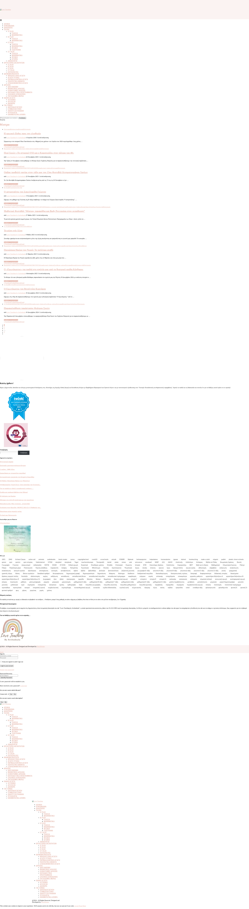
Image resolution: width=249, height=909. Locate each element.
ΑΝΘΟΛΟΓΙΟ (12, 61)
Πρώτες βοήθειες (41, 568)
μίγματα (46, 582)
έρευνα (161, 568)
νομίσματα (31, 585)
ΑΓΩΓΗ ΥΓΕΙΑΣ (13, 77)
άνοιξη (144, 568)
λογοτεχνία (14, 582)
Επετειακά (119, 565)
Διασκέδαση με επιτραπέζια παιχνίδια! (13, 473)
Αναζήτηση (22, 118)
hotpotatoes (154, 559)
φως (17, 590)
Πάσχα (242, 565)
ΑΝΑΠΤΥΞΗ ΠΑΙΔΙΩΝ (16, 111)
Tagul (76, 562)
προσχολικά (17, 587)
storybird (58, 562)
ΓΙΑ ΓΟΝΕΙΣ (8, 105)
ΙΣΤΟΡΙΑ (15, 59)
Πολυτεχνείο (28, 568)
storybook (68, 562)
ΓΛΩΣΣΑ (15, 33)
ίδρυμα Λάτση (178, 568)
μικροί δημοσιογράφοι (227, 582)
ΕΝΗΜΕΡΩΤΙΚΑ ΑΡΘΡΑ (16, 114)
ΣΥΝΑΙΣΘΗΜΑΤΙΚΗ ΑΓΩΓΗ (18, 83)
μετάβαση (191, 582)
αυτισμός (54, 571)
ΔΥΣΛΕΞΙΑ (12, 101)
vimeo (124, 562)
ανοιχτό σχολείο (19, 571)
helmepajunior (141, 559)
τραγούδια (179, 587)
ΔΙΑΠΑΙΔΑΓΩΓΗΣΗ (15, 107)
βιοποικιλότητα (113, 571)
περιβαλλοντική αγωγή (195, 585)
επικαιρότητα (182, 576)
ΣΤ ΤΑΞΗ (11, 52)
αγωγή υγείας (190, 568)
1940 (10, 559)
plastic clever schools (236, 559)
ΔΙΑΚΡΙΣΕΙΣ (8, 28)
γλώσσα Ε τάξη (199, 571)
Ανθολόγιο (189, 562)
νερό (22, 585)
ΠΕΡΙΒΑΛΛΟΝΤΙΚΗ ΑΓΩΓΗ (18, 79)
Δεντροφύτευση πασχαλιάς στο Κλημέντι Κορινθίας (17, 477)
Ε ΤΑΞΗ (10, 42)
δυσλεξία (24, 576)
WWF (157, 562)
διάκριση (112, 573)
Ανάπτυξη (179, 562)
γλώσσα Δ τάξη (185, 571)
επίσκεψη (159, 576)
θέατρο (98, 579)
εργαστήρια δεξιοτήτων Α (214, 576)
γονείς (224, 571)
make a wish (205, 559)
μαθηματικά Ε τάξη (143, 582)
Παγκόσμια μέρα (15, 568)
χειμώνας (33, 590)
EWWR (122, 559)
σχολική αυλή (124, 587)
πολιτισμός (218, 585)
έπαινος (153, 568)
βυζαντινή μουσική (128, 571)
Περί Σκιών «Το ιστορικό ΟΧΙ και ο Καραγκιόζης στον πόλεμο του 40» (39, 153)
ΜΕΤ (191, 565)
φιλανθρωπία (223, 587)
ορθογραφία (71, 585)
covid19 (94, 559)
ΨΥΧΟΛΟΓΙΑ (12, 113)
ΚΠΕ (144, 565)
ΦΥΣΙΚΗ (15, 48)
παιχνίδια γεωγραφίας (93, 585)
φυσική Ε (234, 587)
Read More (82, 906)
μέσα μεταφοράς (35, 582)
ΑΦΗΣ (170, 562)
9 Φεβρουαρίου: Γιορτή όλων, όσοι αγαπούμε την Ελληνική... (20, 485)
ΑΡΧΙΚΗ (7, 24)
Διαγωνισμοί (26, 565)
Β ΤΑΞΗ (11, 37)
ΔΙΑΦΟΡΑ (11, 103)
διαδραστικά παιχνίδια (145, 573)
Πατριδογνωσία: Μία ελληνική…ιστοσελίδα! (15, 504)
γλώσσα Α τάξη (158, 571)
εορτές (151, 576)
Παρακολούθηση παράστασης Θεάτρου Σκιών (27, 308)
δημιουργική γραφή (73, 573)
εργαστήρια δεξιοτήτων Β (234, 576)
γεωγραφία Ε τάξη (143, 571)
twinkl (109, 562)
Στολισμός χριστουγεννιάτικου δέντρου (13, 465)
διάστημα (121, 573)
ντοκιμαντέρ (42, 585)
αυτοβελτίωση (65, 571)
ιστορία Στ (162, 579)
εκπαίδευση (65, 576)
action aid (32, 559)
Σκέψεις (64, 568)
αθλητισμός (202, 568)
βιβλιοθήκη (92, 571)
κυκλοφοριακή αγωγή (237, 579)
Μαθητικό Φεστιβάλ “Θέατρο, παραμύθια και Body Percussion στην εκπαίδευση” (44, 211)
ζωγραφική (46, 579)
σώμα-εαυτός (136, 587)
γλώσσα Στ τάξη (212, 571)
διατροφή (194, 573)
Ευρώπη (129, 565)
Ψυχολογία (128, 568)
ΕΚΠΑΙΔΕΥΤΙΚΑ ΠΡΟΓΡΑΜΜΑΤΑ (20, 92)
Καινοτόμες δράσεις (156, 565)
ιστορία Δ (143, 579)
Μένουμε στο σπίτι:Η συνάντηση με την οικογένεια (17, 500)
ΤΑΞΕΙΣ (6, 29)
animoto (41, 559)
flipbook (130, 559)
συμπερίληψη (66, 587)
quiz (10, 562)
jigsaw (175, 559)
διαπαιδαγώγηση (162, 573)
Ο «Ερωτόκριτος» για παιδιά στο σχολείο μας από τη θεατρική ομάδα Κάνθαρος (43, 269)
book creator (63, 559)
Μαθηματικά (215, 565)
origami (215, 559)
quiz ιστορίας (28, 562)
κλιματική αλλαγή (206, 579)
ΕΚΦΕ (54, 565)
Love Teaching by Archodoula (16, 137)
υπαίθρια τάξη (197, 587)
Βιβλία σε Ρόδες (211, 562)
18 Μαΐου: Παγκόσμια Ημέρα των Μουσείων (15, 481)
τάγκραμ (147, 587)
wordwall (148, 562)
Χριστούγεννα (116, 568)
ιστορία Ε (153, 579)
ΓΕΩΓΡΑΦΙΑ (16, 50)
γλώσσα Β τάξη (172, 571)
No (15, 694)
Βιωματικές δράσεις (227, 562)
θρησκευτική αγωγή (121, 579)
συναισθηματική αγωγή (82, 587)
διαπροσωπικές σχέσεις (179, 573)
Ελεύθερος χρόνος (97, 565)
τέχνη (155, 587)
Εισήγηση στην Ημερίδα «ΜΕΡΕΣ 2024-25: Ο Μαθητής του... (20, 507)
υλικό (188, 587)
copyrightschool (83, 559)
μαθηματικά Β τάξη (96, 582)
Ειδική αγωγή (73, 565)
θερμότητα (107, 579)
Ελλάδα (109, 565)
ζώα (55, 579)
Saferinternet (40, 562)
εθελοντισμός (35, 576)
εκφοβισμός (132, 576)
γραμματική (233, 571)
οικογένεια (52, 585)
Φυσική (106, 568)
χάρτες (24, 590)
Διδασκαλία (37, 565)
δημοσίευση (101, 573)
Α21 (163, 562)
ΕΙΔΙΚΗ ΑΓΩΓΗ (9, 98)
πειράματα (180, 585)
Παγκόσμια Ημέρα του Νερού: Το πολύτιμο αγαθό (28, 250)
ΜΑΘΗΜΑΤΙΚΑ (17, 35)
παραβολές (159, 585)
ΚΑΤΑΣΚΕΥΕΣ (13, 72)
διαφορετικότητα (205, 573)
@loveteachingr (5, 523)
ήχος (168, 568)
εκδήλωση (54, 576)
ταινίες (162, 587)
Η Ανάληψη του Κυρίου (8, 496)
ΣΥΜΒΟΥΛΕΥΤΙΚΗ (14, 109)
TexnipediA (100, 562)
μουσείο (241, 582)
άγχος (137, 568)
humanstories (165, 559)
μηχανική (213, 582)
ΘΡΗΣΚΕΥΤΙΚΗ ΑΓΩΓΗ (16, 76)
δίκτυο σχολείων (28, 573)
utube (116, 562)
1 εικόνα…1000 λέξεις (7, 469)
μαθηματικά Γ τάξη (112, 582)
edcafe (114, 559)
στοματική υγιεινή (39, 587)
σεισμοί (27, 587)
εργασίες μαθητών (196, 576)
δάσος (17, 573)
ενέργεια (142, 576)
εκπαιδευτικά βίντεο (79, 576)
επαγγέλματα (170, 576)
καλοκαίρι (172, 579)
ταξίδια (170, 587)
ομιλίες (61, 585)
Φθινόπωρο (96, 568)
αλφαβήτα (213, 568)
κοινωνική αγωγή (221, 579)
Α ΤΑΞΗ (11, 31)
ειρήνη (45, 576)
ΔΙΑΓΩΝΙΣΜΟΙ (13, 87)
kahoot (183, 559)
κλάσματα (193, 579)
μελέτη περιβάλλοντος (176, 582)
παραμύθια (169, 585)
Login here (23, 686)
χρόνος (49, 590)
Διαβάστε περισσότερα (11, 145)
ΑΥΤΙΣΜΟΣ (12, 100)
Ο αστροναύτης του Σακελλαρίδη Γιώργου (25, 191)
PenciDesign (41, 646)
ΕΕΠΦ (47, 565)
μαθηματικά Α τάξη (80, 582)
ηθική (61, 579)
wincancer (138, 562)
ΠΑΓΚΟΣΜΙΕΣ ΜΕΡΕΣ (16, 96)
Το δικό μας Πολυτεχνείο (8, 515)
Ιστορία (137, 565)
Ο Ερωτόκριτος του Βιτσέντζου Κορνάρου (25, 289)
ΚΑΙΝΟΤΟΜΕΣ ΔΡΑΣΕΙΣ (16, 90)
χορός (41, 590)
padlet (223, 559)
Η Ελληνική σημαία (6, 462)
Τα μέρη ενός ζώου (13, 230)
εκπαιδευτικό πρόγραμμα (116, 576)
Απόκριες (199, 562)
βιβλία (83, 571)
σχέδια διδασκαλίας (109, 587)
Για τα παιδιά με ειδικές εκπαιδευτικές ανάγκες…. (16, 488)
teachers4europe (87, 562)
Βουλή (239, 562)
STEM (50, 562)
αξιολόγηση (32, 571)
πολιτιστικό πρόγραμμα (233, 585)
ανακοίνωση (234, 568)
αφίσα (76, 571)
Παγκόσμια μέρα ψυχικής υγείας (11, 511)
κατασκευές (183, 579)
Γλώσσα (15, 565)
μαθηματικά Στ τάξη (159, 582)
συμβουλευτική (53, 587)
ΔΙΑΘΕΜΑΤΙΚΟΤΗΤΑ (11, 74)
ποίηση (208, 585)
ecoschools (104, 559)
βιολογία (102, 571)
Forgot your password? (7, 670)
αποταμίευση (43, 571)
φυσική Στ (243, 587)
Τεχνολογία (85, 568)
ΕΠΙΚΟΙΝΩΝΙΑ (9, 26)
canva (72, 559)
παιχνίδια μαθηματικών (128, 585)
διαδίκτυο (131, 573)
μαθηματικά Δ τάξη (127, 582)
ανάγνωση (223, 568)
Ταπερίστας (74, 568)
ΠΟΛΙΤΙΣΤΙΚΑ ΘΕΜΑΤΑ (16, 81)
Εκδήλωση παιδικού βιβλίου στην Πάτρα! (14, 492)
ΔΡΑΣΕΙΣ (7, 85)
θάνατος (90, 579)
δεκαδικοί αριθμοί (43, 573)
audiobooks (51, 559)
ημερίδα (81, 579)
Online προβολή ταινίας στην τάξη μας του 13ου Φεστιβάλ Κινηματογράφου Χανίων (46, 172)
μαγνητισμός (66, 582)
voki (130, 562)
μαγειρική (55, 582)
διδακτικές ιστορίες (220, 573)
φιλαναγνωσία (210, 587)
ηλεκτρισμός (71, 579)
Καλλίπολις (170, 565)
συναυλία (96, 587)
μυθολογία (14, 585)
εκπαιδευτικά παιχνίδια (97, 576)
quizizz (17, 562)
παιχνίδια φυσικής (145, 585)
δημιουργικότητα (88, 573)
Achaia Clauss (20, 559)
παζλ (80, 585)
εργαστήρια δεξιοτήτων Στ (31, 579)
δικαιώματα (234, 573)
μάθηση (23, 582)
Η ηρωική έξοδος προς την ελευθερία (22, 133)
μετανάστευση (202, 582)
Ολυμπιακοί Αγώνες (230, 565)
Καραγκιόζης (182, 565)
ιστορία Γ (134, 579)
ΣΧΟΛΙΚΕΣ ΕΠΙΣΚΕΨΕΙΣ (17, 94)
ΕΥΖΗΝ (62, 565)
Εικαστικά (84, 565)
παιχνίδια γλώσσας (110, 585)
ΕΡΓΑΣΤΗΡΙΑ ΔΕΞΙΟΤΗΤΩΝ (14, 63)
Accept (76, 906)
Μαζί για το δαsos (202, 565)
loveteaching (193, 559)
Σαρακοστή (54, 568)
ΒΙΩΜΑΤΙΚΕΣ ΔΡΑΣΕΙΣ (16, 88)
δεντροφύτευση (58, 573)
